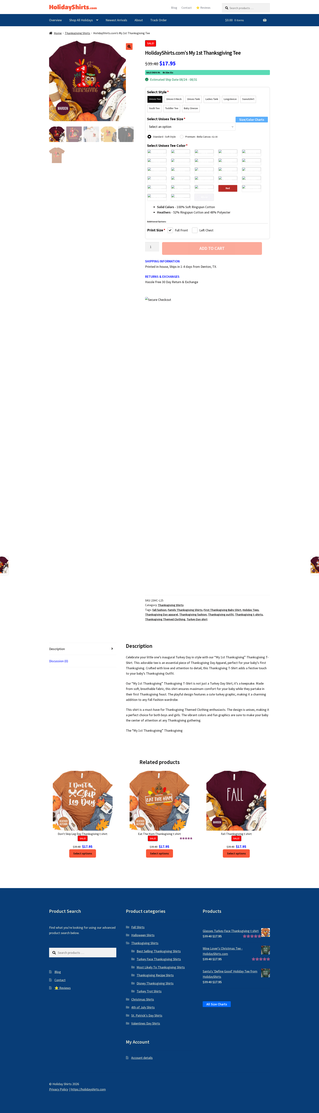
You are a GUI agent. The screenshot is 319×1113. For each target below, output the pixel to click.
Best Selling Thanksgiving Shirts (159, 951)
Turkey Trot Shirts (149, 991)
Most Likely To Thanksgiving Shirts (161, 967)
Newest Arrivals (116, 20)
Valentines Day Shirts (145, 1023)
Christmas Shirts (142, 999)
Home (58, 33)
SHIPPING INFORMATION (162, 261)
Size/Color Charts (251, 119)
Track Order (158, 20)
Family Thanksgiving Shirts (185, 610)
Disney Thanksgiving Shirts (155, 983)
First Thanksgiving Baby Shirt (222, 610)
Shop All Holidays (81, 20)
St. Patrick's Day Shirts (146, 1015)
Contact (186, 7)
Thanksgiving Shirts (77, 33)
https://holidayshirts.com (88, 1089)
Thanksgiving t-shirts (249, 614)
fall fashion (159, 610)
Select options (82, 853)
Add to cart (212, 248)
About (139, 20)
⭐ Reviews (203, 7)
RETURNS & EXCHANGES (162, 276)
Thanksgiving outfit (221, 614)
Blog (174, 7)
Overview (55, 20)
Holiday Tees (251, 610)
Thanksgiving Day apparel (161, 614)
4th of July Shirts (143, 1007)
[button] (129, 46)
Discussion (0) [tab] (58, 661)
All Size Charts (216, 1004)
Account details (142, 1058)
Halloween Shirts (143, 935)
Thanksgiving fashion (193, 614)
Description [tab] (57, 649)
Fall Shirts (138, 927)
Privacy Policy (58, 1089)
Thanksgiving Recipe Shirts (155, 975)
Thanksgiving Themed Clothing (165, 619)
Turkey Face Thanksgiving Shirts (159, 959)
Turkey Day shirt (197, 619)
